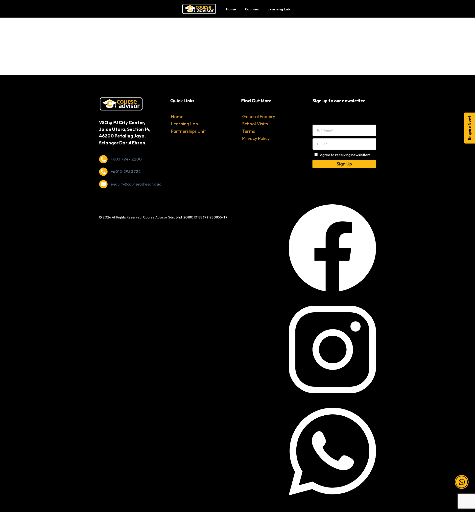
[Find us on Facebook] (332, 247)
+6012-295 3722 (126, 171)
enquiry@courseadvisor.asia (136, 184)
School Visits (255, 124)
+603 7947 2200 (126, 159)
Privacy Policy (256, 138)
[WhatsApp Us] (332, 451)
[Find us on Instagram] (332, 349)
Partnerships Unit (188, 131)
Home (177, 116)
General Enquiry (258, 116)
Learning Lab (184, 124)
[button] (461, 475)
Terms (248, 131)
